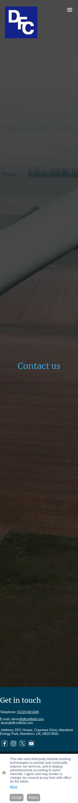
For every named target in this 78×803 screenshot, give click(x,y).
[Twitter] (22, 743)
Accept (16, 797)
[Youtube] (31, 743)
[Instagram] (13, 743)
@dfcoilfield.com (31, 719)
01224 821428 (28, 712)
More (13, 787)
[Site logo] (21, 22)
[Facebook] (4, 743)
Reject (33, 797)
